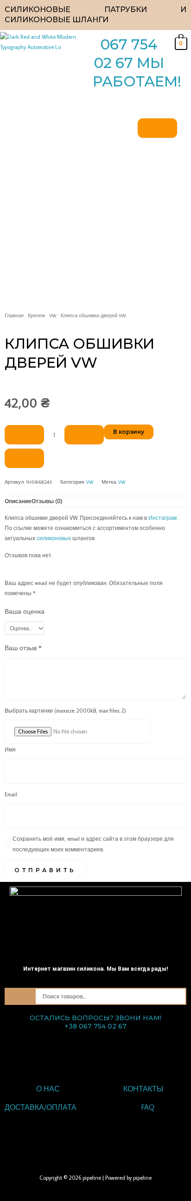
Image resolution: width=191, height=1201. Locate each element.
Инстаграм (162, 517)
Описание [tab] (18, 501)
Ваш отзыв (23, 647)
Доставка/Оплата (40, 1107)
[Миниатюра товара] (157, 128)
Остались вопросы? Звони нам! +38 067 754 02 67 (95, 1022)
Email (11, 794)
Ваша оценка (25, 611)
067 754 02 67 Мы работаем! (137, 63)
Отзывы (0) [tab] (47, 501)
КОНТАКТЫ (143, 1088)
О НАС (48, 1088)
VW (53, 315)
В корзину (128, 431)
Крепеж (36, 315)
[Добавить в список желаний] (24, 458)
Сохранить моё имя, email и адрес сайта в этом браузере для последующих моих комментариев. (93, 843)
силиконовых (54, 538)
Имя (10, 749)
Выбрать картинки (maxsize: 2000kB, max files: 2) (65, 710)
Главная (14, 315)
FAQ (147, 1107)
